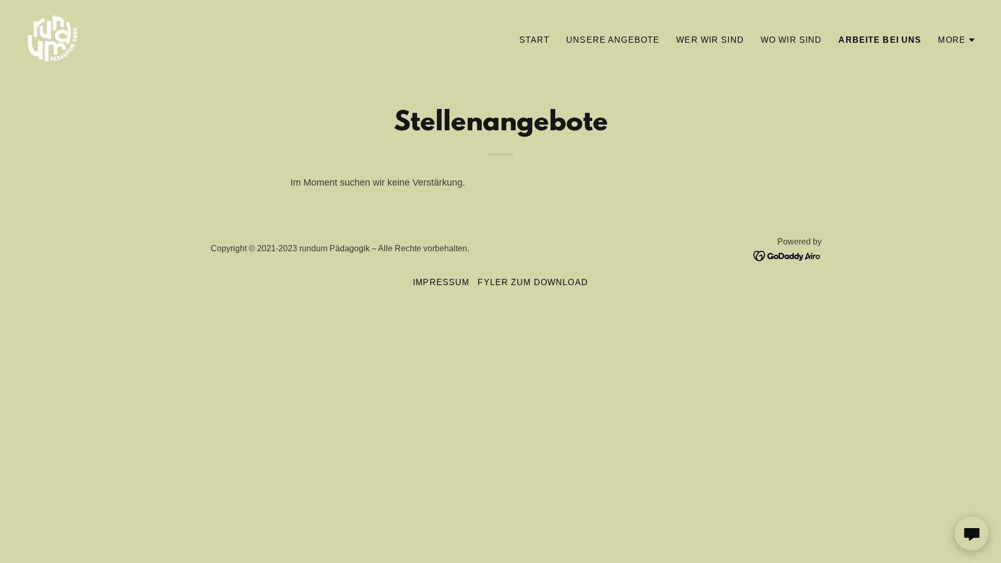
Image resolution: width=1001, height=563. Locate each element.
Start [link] (534, 39)
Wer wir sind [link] (710, 39)
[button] (957, 40)
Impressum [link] (441, 282)
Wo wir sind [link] (791, 39)
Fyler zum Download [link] (533, 282)
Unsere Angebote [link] (613, 39)
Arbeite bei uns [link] (879, 39)
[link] (52, 38)
